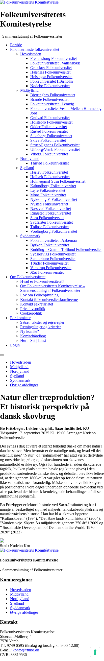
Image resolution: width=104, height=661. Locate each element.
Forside (16, 45)
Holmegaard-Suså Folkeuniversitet (57, 181)
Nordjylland (29, 158)
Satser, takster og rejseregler (42, 322)
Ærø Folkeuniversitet (47, 272)
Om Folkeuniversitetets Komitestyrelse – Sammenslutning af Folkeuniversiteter (52, 288)
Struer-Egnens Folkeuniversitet (55, 145)
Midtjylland (29, 90)
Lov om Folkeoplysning (39, 295)
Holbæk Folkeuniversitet (50, 177)
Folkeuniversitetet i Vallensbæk (55, 63)
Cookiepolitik (31, 313)
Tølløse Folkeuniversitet (49, 227)
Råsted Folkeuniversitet (49, 131)
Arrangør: (74, 433)
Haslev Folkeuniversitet (49, 172)
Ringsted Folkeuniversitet (50, 213)
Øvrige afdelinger (24, 385)
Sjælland (27, 168)
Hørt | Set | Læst (33, 340)
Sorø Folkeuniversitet (47, 218)
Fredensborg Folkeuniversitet (53, 58)
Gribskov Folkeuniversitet (51, 67)
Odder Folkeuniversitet (48, 127)
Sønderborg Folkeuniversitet (52, 258)
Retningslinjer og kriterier (40, 327)
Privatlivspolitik (32, 308)
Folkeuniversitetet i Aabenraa (53, 240)
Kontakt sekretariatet (36, 304)
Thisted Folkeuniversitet (49, 163)
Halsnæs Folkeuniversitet (50, 72)
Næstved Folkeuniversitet (50, 208)
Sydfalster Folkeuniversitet (51, 222)
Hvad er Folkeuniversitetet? (42, 281)
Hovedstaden (30, 54)
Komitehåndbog (33, 336)
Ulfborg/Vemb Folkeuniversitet (55, 149)
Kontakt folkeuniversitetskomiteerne (49, 299)
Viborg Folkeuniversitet (49, 154)
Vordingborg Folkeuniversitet (53, 231)
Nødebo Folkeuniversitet (50, 86)
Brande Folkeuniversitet (49, 99)
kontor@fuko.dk (26, 650)
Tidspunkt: (8, 433)
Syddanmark (30, 236)
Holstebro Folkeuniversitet (51, 122)
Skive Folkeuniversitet (48, 140)
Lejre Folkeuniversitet (47, 190)
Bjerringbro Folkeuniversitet (52, 95)
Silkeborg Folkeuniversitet (51, 136)
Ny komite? (29, 331)
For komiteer (20, 318)
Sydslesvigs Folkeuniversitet (52, 254)
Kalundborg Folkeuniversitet (53, 186)
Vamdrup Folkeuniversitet (50, 268)
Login (15, 345)
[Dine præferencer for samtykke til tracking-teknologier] (95, 652)
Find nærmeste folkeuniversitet (34, 49)
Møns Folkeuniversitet (48, 195)
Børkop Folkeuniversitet (49, 245)
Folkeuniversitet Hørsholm (51, 81)
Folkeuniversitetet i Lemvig (52, 104)
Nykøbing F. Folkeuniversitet (53, 199)
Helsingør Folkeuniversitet (51, 77)
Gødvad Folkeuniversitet (50, 117)
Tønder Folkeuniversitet (49, 263)
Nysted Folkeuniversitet (49, 204)
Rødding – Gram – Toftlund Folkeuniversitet (65, 249)
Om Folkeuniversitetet (27, 277)
